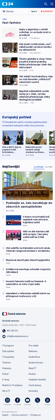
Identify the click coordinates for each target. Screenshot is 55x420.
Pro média (33, 345)
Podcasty (6, 368)
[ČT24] (7, 4)
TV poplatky (8, 356)
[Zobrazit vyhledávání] (46, 4)
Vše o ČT (6, 390)
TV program (8, 345)
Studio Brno (34, 356)
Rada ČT (33, 368)
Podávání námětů (37, 379)
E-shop (5, 379)
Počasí (5, 373)
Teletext (6, 362)
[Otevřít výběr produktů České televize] (52, 4)
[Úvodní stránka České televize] (14, 313)
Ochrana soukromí (19, 415)
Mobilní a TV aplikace (12, 385)
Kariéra (32, 373)
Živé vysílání (8, 351)
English (5, 415)
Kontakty (33, 390)
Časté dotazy (35, 385)
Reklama (33, 351)
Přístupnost (35, 415)
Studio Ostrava (36, 362)
